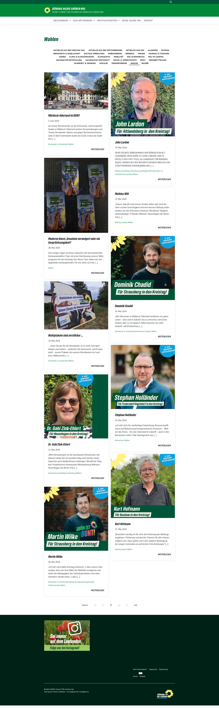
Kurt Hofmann (123, 524)
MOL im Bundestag (136, 57)
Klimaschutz (104, 57)
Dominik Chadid (124, 306)
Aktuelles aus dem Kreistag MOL (69, 50)
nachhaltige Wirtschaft (98, 60)
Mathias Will (122, 194)
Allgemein (153, 50)
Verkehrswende (119, 63)
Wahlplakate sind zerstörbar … (65, 335)
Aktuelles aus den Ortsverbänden (105, 50)
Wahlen (134, 63)
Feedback (129, 53)
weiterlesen (97, 149)
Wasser (145, 63)
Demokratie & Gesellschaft (66, 53)
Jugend (62, 57)
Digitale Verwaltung (94, 53)
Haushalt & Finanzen (159, 53)
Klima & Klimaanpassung (81, 57)
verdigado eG (84, 692)
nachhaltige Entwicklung (69, 60)
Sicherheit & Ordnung (85, 63)
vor (135, 605)
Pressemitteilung (157, 60)
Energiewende (115, 53)
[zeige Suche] (171, 2)
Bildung (165, 50)
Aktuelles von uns (135, 50)
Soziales (103, 63)
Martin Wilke (55, 556)
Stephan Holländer (125, 415)
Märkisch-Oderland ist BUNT (64, 115)
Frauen (141, 53)
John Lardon (122, 142)
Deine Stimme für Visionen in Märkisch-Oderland (77, 12)
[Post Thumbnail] (76, 90)
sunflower (61, 692)
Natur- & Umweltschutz (125, 60)
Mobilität (118, 57)
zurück (85, 605)
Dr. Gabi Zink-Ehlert (59, 444)
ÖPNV (142, 60)
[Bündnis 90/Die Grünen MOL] (47, 10)
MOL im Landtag (156, 57)
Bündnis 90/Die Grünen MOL (69, 8)
